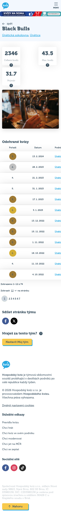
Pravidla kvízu (10, 422)
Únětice (35, 35)
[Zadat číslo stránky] (4, 298)
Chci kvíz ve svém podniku (18, 433)
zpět (9, 23)
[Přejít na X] (14, 321)
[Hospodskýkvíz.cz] (5, 5)
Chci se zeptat (10, 449)
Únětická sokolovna (15, 35)
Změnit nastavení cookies (18, 405)
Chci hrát (7, 427)
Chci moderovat (12, 438)
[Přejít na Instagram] (14, 467)
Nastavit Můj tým (17, 342)
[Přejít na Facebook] (5, 321)
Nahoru (17, 506)
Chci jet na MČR (11, 444)
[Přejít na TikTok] (22, 467)
